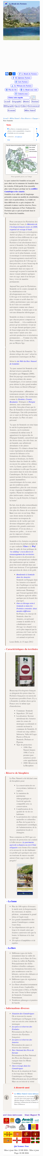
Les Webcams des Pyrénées (23, 86)
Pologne (32, 402)
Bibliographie (9, 106)
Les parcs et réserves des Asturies (22, 1041)
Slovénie (21, 399)
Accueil (7, 101)
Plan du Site (12, 90)
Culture (24, 106)
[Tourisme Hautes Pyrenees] (18, 1121)
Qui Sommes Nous (21, 1146)
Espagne (35, 118)
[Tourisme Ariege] (27, 1121)
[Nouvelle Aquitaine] (10, 1127)
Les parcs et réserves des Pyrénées (22, 1027)
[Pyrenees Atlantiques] (22, 1127)
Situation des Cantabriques (23, 1013)
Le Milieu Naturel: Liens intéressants (27, 1094)
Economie (11, 110)
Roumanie (14, 402)
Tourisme (35, 101)
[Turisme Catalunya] (8, 1134)
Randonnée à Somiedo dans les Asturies (26, 575)
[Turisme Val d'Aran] (35, 1134)
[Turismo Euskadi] (35, 1140)
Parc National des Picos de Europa (23, 1051)
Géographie (16, 101)
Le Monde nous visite (30, 90)
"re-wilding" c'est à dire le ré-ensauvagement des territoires (22, 553)
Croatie (29, 399)
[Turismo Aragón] (7, 1140)
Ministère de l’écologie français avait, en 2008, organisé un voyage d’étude (24, 227)
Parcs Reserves (26, 118)
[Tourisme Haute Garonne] (36, 1121)
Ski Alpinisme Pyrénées (23, 78)
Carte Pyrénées (23, 82)
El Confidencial (18, 137)
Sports (17, 106)
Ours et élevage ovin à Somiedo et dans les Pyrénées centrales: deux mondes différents (27, 607)
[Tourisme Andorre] (33, 1127)
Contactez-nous (23, 94)
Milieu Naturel (30, 110)
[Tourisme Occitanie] (6, 1121)
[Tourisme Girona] (17, 1134)
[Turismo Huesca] (17, 1140)
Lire (8, 140)
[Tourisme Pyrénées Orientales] (12, 1121)
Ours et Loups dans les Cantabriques (21, 1067)
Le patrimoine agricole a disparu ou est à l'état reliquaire (23, 845)
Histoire (26, 101)
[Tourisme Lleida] (26, 1134)
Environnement (33, 106)
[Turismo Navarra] (26, 1140)
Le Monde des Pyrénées (18, 3)
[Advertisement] (21, 56)
